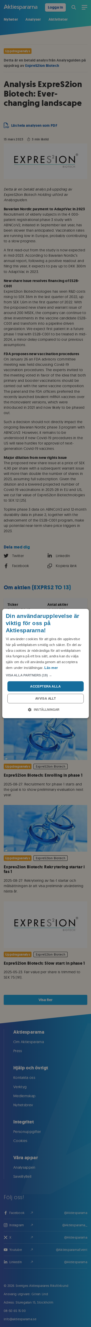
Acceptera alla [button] (45, 686)
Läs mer (51, 668)
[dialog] (45, 663)
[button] (45, 675)
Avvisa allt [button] (45, 698)
